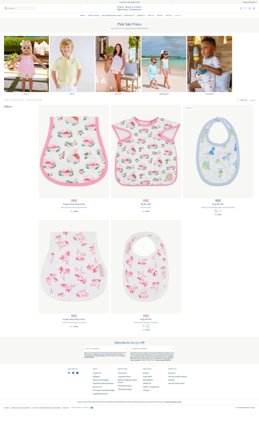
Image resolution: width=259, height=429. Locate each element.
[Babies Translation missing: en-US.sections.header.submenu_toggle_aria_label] (144, 15)
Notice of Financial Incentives (163, 360)
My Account (97, 387)
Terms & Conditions (100, 355)
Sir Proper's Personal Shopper (104, 390)
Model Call (147, 383)
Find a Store (122, 373)
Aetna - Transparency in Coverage (47, 407)
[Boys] (72, 65)
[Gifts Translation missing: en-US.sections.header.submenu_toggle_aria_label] (172, 15)
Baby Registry (148, 380)
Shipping (96, 376)
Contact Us (97, 373)
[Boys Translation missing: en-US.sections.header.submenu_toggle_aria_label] (162, 15)
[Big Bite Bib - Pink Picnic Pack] (146, 151)
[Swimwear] (163, 65)
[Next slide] (172, 2)
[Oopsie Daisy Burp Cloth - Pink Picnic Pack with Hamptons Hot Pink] (74, 151)
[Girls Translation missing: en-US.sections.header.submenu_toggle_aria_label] (154, 15)
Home (6, 100)
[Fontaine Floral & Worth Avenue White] (220, 210)
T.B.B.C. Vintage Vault (151, 387)
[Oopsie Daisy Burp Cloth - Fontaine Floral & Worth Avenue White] (74, 266)
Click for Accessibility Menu (173, 402)
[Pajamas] (209, 65)
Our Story (171, 373)
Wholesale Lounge (125, 389)
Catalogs (171, 380)
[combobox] (20, 8)
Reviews (146, 373)
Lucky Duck (147, 376)
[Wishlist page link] (245, 8)
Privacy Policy (89, 355)
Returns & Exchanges (101, 380)
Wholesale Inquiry (125, 386)
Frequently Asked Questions (103, 383)
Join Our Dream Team (176, 383)
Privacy (66, 407)
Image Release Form (100, 393)
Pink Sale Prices (17, 100)
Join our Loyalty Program (177, 376)
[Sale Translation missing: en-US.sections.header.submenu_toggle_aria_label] (180, 15)
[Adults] (118, 65)
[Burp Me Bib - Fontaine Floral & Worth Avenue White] (146, 266)
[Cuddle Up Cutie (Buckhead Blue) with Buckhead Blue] (216, 210)
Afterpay (146, 390)
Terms (6, 407)
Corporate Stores (124, 376)
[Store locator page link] (241, 8)
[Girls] (26, 65)
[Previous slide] (87, 2)
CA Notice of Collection (21, 407)
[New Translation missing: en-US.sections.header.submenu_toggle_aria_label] (85, 15)
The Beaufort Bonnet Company (247, 407)
